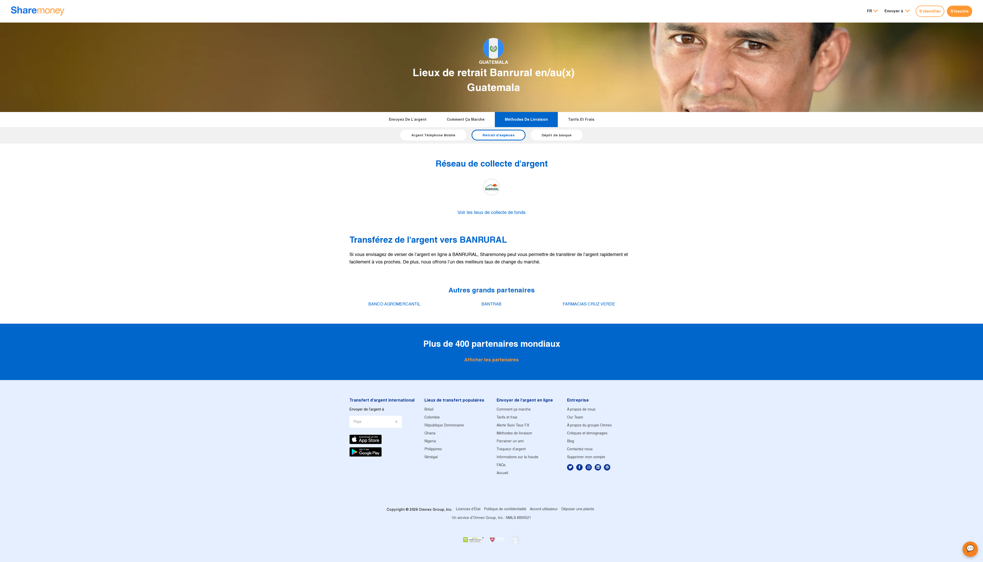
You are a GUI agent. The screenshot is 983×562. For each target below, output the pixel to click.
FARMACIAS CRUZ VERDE (589, 304)
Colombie (432, 417)
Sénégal (431, 457)
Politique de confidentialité (505, 509)
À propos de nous (581, 409)
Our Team (575, 417)
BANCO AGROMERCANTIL (394, 304)
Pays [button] (357, 422)
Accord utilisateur (544, 509)
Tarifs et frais (581, 119)
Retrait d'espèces (499, 135)
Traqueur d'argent (511, 449)
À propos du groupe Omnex (589, 425)
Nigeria (430, 441)
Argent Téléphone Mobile (433, 135)
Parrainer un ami (510, 441)
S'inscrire (959, 11)
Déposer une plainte (577, 509)
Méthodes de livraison (526, 119)
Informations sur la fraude (517, 457)
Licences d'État (468, 509)
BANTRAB (491, 304)
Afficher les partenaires (491, 359)
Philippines (433, 449)
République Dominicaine (444, 425)
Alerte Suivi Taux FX (513, 425)
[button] (897, 11)
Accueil (502, 473)
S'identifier (930, 11)
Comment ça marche (466, 119)
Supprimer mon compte (586, 457)
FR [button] (869, 11)
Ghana (429, 433)
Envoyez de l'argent (407, 119)
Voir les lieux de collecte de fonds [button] (491, 213)
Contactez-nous (580, 449)
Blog (570, 441)
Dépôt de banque (557, 135)
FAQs (501, 465)
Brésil (428, 409)
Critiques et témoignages (587, 433)
